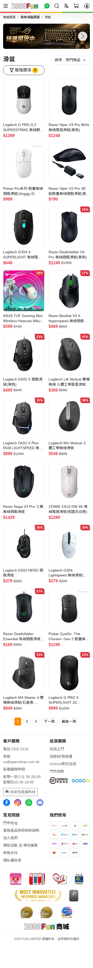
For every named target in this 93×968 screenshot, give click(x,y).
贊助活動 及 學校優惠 (20, 845)
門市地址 (10, 823)
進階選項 (25, 70)
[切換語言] (66, 5)
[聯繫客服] (47, 5)
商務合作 (10, 853)
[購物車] (76, 5)
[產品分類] (6, 6)
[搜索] (56, 5)
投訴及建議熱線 (22, 792)
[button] (82, 36)
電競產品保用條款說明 (21, 830)
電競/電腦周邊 (30, 17)
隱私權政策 (12, 860)
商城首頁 (9, 17)
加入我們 (10, 838)
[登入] (87, 6)
